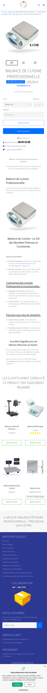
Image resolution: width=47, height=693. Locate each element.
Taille (5, 99)
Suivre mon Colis (8, 548)
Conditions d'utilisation (10, 562)
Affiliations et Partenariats (11, 565)
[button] (35, 433)
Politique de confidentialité (26, 680)
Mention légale (7, 544)
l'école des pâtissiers (9, 555)
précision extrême (21, 263)
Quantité (36, 99)
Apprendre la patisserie (10, 558)
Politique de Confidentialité (11, 569)
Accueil (4, 12)
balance (12, 361)
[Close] (45, 666)
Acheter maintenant (23, 131)
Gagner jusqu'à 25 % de (26, 654)
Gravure (6, 110)
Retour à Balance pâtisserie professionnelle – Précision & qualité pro (23, 521)
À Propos (5, 541)
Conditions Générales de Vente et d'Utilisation (18, 576)
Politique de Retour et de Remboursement (17, 573)
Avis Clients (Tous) (8, 551)
